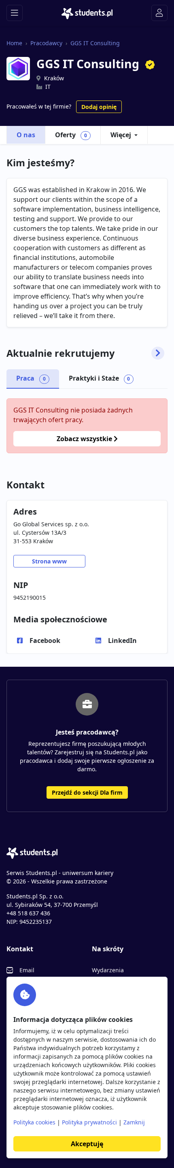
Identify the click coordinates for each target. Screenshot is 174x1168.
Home (14, 43)
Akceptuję (87, 1143)
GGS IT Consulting (95, 43)
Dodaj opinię (99, 107)
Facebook (45, 640)
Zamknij (134, 1122)
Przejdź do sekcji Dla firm (87, 792)
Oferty (71, 134)
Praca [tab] (31, 378)
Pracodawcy (46, 43)
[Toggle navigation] (14, 13)
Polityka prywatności (89, 1122)
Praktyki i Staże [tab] (99, 378)
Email (26, 970)
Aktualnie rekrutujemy (60, 353)
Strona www (49, 561)
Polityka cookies (34, 1122)
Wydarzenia (108, 970)
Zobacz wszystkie (85, 438)
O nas (26, 134)
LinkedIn (122, 640)
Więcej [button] (120, 134)
